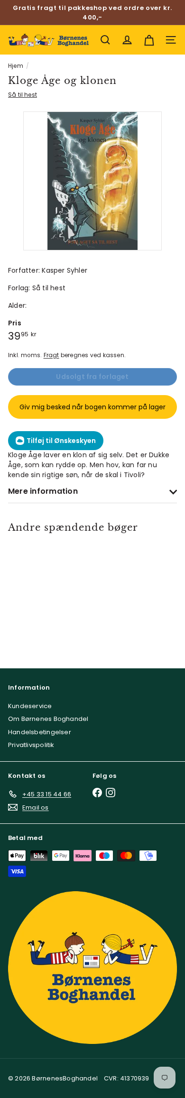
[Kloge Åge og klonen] (42, 594)
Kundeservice (30, 705)
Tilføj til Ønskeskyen (61, 440)
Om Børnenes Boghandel (48, 718)
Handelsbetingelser (39, 732)
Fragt (51, 355)
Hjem (15, 66)
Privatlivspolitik (31, 744)
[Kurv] (149, 40)
